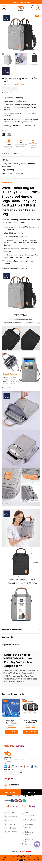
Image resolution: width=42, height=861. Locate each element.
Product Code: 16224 (9, 89)
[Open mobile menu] (4, 8)
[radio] (4, 134)
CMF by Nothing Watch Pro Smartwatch (30, 722)
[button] (11, 732)
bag (25, 261)
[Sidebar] (3, 261)
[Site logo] (21, 8)
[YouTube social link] (20, 800)
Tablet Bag (10, 170)
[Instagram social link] (16, 800)
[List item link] (11, 812)
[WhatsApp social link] (19, 173)
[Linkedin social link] (16, 173)
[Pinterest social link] (13, 173)
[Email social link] (10, 173)
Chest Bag (16, 163)
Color (4, 130)
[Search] (37, 8)
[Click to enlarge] (5, 47)
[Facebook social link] (8, 173)
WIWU (6, 188)
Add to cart (10, 792)
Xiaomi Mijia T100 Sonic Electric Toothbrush (11, 722)
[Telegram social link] (21, 173)
